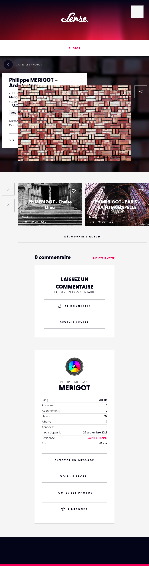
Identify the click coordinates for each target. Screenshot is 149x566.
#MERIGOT (18, 113)
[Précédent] (8, 205)
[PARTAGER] (140, 91)
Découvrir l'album (82, 236)
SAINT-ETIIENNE (97, 437)
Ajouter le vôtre (103, 258)
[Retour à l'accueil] (74, 17)
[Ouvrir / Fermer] (81, 80)
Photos (74, 48)
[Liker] (122, 93)
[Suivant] (8, 189)
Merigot (15, 97)
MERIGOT (74, 387)
